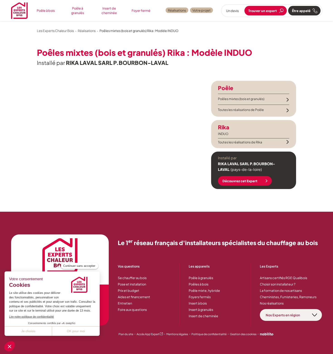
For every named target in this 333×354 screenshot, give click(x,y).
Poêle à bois (46, 10)
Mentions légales (177, 334)
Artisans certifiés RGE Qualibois (283, 278)
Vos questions (129, 266)
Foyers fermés (200, 297)
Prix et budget (128, 290)
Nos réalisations (272, 303)
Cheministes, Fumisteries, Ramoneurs (288, 297)
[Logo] (19, 10)
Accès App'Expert (150, 334)
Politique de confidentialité (209, 334)
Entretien (125, 303)
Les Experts (269, 266)
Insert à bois (198, 303)
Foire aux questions (132, 309)
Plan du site (125, 334)
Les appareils (199, 266)
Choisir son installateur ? (277, 284)
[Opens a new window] (266, 334)
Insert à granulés (201, 309)
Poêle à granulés (77, 10)
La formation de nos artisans (281, 290)
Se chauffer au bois (132, 278)
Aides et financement (134, 297)
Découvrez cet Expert (239, 181)
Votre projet (201, 10)
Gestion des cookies (243, 334)
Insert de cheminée (109, 10)
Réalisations (177, 10)
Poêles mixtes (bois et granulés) (241, 99)
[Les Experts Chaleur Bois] (60, 255)
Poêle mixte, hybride (204, 290)
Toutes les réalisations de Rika (240, 142)
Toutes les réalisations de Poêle (241, 110)
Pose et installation (132, 284)
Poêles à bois (198, 284)
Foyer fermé (141, 10)
